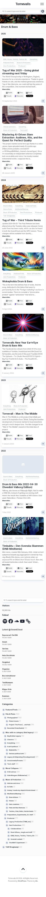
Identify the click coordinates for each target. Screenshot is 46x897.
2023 (3, 380)
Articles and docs (9, 127)
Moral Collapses (12, 768)
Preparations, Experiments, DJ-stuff (20, 815)
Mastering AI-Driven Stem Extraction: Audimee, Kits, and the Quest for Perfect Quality (22, 137)
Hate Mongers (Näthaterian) (17, 775)
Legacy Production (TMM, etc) (20, 822)
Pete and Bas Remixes (17, 808)
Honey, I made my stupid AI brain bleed (21, 790)
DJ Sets (10, 787)
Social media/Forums (15, 760)
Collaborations (16, 829)
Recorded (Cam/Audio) (15, 728)
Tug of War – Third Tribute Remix (21, 220)
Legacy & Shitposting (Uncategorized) (21, 757)
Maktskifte (13, 750)
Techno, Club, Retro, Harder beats (21, 811)
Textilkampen (7, 682)
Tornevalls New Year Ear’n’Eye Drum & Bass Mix (20, 344)
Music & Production (23, 62)
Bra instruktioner (9, 676)
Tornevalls (23, 4)
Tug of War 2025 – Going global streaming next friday (20, 72)
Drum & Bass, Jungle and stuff (21, 832)
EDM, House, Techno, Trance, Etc (15, 59)
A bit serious (11, 772)
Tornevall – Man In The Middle (19, 413)
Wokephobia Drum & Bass (17, 281)
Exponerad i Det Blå (10, 635)
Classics (10, 739)
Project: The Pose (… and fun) (19, 725)
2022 (3, 451)
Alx (36, 881)
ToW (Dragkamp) (9, 216)
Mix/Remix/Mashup (21, 209)
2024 (3, 180)
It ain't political (12, 746)
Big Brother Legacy (14, 736)
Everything (33, 59)
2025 (3, 34)
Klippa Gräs (7, 689)
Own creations (14, 804)
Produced (22, 66)
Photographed (12, 718)
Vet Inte (5, 649)
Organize (5, 669)
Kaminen (5, 696)
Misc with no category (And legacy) (20, 732)
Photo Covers (14, 721)
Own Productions (9, 66)
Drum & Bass (7, 206)
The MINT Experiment (17, 843)
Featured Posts (8, 62)
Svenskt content (16, 839)
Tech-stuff (23, 130)
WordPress (22, 881)
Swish (4, 642)
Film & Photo (7, 209)
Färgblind (6, 662)
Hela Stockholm (8, 655)
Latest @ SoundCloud (12, 630)
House (11, 801)
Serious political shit (16, 753)
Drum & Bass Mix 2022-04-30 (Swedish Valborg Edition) (20, 486)
